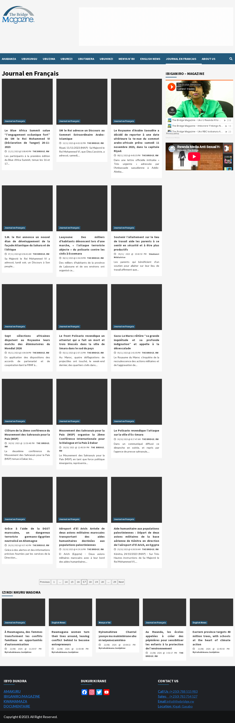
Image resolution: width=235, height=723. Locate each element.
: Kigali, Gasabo (175, 706)
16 (78, 582)
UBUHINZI (106, 59)
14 (66, 582)
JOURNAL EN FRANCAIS (181, 59)
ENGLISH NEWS (150, 59)
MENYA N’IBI (127, 59)
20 (102, 582)
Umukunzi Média (173, 138)
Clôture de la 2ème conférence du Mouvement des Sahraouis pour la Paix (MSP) (27, 435)
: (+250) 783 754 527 (177, 696)
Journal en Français (15, 121)
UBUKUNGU (29, 59)
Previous (45, 582)
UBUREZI (67, 59)
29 (114, 582)
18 (90, 582)
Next (121, 582)
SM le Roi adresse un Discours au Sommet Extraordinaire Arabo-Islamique (81, 134)
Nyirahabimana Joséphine (18, 652)
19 (96, 582)
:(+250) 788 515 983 (178, 691)
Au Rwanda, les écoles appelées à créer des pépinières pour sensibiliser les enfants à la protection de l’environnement (164, 640)
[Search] (231, 58)
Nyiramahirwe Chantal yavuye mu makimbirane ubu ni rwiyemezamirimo (117, 636)
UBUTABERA (86, 59)
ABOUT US (208, 59)
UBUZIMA (49, 59)
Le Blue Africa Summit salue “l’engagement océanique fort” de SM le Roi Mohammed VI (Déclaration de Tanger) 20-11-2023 (27, 138)
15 (72, 582)
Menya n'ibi (105, 622)
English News (58, 622)
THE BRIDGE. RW (40, 151)
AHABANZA (9, 59)
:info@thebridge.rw (176, 701)
